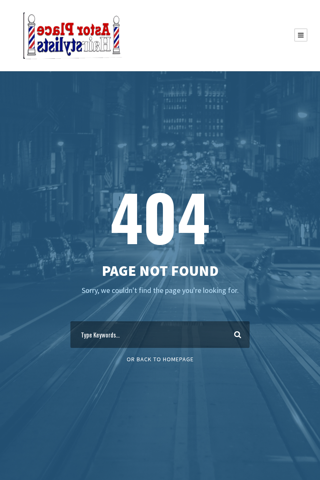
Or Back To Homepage (160, 359)
